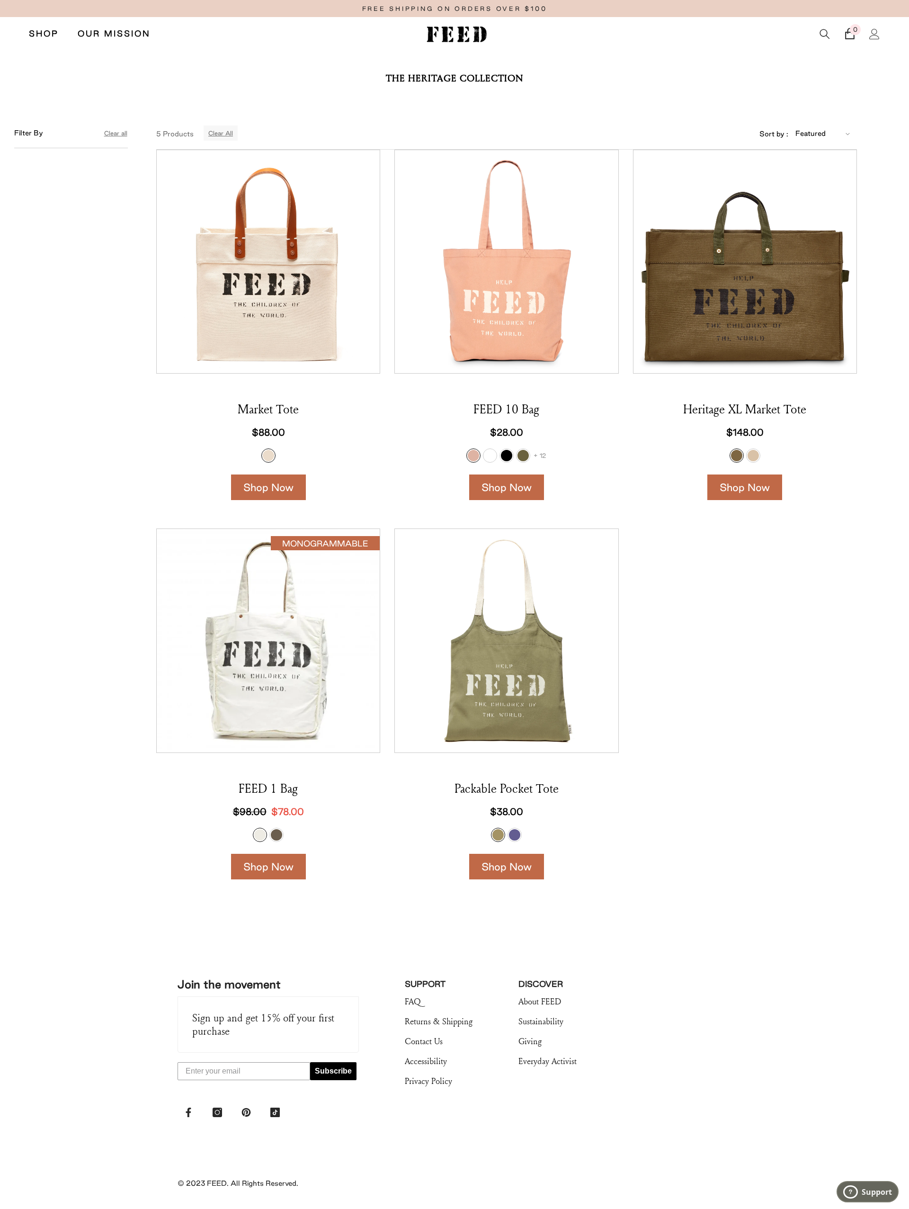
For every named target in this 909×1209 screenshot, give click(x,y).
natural (268, 455)
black (506, 455)
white (490, 455)
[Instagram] (217, 1112)
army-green (523, 455)
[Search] (825, 34)
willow (498, 835)
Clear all (115, 133)
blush (473, 455)
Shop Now (268, 487)
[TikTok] (275, 1112)
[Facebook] (188, 1112)
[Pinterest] (246, 1112)
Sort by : (773, 134)
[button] (824, 133)
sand (753, 455)
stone (276, 835)
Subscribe (333, 1071)
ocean (515, 835)
